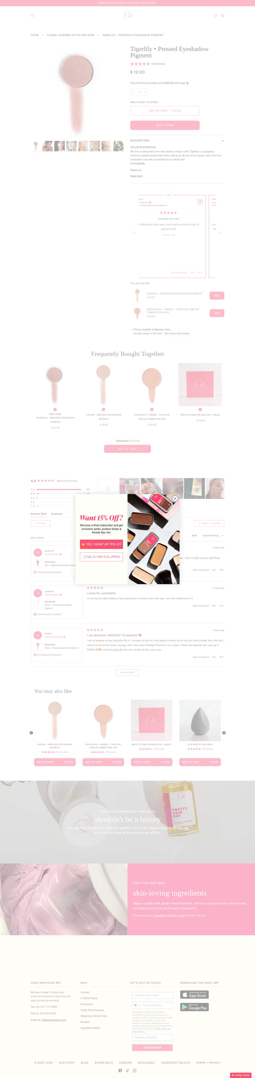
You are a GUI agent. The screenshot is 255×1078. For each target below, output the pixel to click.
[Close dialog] (175, 498)
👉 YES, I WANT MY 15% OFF (102, 544)
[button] (241, 1075)
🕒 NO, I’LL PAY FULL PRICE (101, 556)
